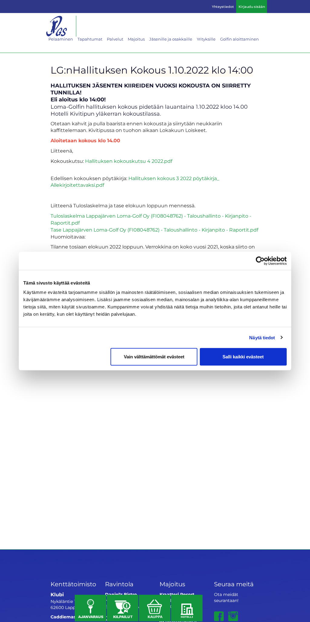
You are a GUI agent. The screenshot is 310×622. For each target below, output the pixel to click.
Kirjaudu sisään (252, 7)
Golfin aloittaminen (239, 39)
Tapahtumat (90, 39)
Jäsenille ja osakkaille (170, 39)
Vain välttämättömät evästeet (154, 356)
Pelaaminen (60, 39)
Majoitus (136, 39)
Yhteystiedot (223, 7)
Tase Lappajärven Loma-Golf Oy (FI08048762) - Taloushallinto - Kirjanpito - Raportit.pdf (154, 230)
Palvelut (115, 39)
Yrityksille (206, 39)
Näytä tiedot (262, 337)
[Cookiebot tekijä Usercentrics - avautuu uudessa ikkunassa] (260, 260)
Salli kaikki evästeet (243, 356)
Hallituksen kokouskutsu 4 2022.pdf (128, 161)
